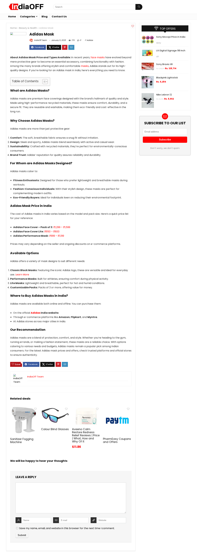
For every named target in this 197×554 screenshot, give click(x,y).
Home (12, 16)
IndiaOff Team (40, 40)
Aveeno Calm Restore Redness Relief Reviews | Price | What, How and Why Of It (86, 435)
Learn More (22, 274)
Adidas (90, 40)
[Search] (138, 7)
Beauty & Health (28, 28)
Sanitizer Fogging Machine (21, 440)
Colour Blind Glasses (55, 429)
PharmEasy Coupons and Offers (117, 440)
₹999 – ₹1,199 (56, 236)
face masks (98, 57)
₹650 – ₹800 (51, 231)
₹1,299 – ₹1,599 (61, 227)
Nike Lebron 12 (164, 94)
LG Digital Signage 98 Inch (170, 50)
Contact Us (59, 16)
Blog (45, 16)
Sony (158, 42)
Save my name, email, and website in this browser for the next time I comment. (67, 528)
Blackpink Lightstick (167, 77)
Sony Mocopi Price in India (170, 36)
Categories (27, 16)
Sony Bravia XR (164, 64)
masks (85, 66)
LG (157, 56)
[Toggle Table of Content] (43, 81)
